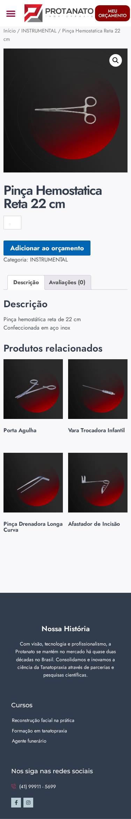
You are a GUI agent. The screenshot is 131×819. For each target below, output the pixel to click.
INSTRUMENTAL (39, 31)
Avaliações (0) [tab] (67, 282)
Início (9, 31)
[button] (10, 13)
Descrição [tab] (26, 282)
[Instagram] (28, 802)
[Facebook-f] (16, 802)
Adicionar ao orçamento (47, 248)
